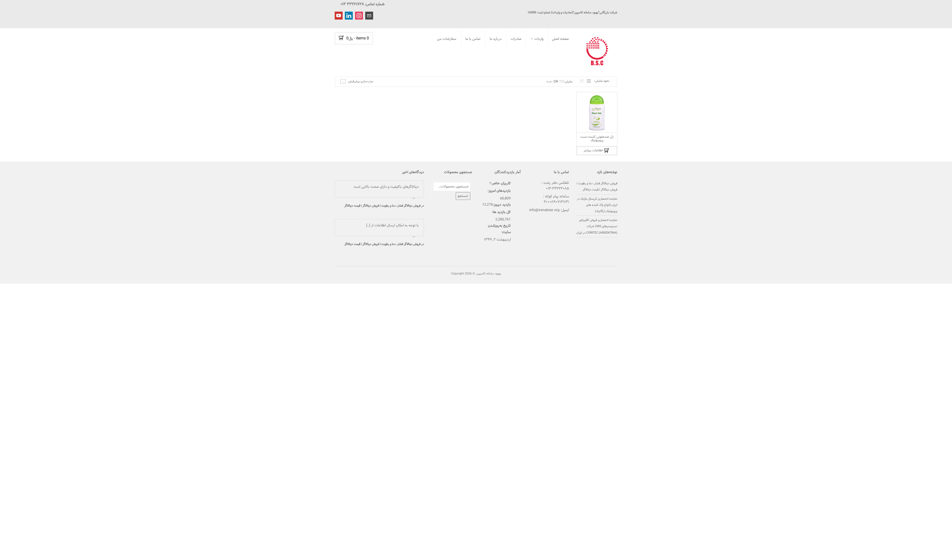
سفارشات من (446, 39)
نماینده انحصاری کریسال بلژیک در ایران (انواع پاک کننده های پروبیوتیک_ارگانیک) (597, 205)
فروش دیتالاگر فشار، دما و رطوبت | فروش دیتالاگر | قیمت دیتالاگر (382, 205)
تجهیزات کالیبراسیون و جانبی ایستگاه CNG (526, 58)
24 (556, 81)
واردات (538, 39)
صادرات (516, 39)
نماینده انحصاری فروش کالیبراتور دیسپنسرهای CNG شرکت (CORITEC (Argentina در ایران (596, 226)
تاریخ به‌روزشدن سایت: (499, 229)
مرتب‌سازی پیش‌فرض (360, 82)
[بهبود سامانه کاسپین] (598, 51)
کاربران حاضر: (501, 183)
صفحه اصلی (560, 39)
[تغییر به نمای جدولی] (589, 81)
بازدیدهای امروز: (499, 191)
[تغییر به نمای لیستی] (582, 81)
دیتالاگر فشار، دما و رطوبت (527, 50)
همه (549, 81)
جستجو (463, 196)
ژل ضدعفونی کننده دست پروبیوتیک (596, 138)
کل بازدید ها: (501, 212)
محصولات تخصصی (486, 72)
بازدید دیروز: (502, 205)
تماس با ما (472, 39)
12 (562, 81)
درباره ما (496, 39)
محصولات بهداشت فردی (483, 66)
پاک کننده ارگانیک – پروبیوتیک (531, 67)
